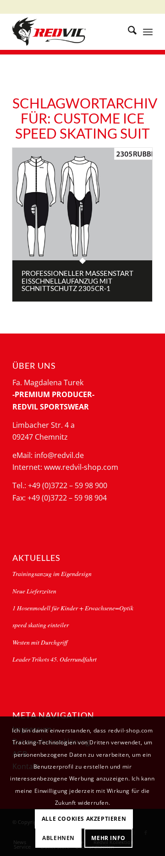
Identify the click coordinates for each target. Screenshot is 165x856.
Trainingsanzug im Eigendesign (52, 573)
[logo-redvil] (68, 31)
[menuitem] (128, 31)
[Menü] (148, 32)
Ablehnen (58, 838)
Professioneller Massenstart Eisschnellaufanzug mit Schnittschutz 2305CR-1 (77, 280)
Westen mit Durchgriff (39, 642)
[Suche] (128, 31)
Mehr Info (108, 838)
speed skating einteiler (40, 624)
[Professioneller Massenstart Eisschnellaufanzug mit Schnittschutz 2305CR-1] (82, 204)
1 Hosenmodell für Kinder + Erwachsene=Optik (72, 607)
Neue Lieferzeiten (34, 591)
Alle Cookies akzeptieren (84, 819)
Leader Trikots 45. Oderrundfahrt (54, 659)
